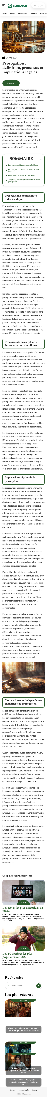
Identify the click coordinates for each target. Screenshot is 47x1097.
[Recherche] (35, 5)
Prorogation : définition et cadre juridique (23, 165)
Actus (23, 902)
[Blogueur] (17, 5)
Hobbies (11, 83)
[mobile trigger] (4, 5)
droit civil (28, 209)
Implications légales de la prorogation (21, 175)
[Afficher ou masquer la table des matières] (37, 159)
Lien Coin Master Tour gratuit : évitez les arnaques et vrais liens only (23, 1082)
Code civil (6, 224)
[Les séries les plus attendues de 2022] (23, 892)
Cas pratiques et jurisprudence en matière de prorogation (24, 181)
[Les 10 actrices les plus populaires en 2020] (23, 938)
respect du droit (26, 412)
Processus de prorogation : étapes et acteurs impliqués (23, 170)
